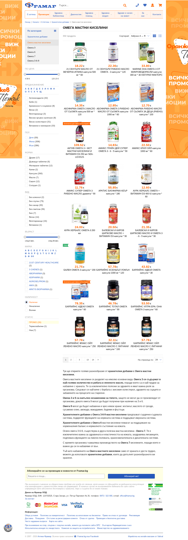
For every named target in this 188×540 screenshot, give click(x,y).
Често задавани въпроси (36, 521)
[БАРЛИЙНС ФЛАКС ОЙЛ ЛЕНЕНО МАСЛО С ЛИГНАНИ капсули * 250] (146, 327)
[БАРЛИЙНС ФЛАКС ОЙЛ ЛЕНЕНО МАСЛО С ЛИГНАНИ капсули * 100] (113, 327)
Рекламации (134, 515)
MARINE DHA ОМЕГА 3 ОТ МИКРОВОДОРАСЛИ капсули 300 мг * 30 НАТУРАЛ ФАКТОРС (146, 72)
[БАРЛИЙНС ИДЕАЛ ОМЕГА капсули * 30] (146, 253)
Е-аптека (31, 14)
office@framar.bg (127, 496)
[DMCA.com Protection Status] (155, 510)
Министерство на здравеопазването (113, 528)
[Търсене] (125, 5)
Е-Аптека (45, 22)
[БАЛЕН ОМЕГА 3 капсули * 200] (79, 253)
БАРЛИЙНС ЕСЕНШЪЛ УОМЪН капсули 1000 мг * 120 (113, 271)
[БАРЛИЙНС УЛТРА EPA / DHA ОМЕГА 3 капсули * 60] (146, 290)
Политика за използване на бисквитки (83, 515)
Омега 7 (31, 56)
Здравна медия (105, 14)
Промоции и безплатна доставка (110, 518)
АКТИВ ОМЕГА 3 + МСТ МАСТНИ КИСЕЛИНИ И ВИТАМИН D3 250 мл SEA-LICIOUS (79, 152)
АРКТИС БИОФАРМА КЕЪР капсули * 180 (113, 192)
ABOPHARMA (35, 273)
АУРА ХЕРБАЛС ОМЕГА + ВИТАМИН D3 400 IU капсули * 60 (146, 193)
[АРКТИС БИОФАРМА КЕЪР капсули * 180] (113, 174)
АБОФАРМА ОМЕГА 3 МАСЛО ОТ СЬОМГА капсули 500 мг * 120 (79, 111)
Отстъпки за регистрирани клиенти (62, 518)
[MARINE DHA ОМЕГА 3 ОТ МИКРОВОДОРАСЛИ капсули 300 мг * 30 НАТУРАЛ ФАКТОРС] (146, 52)
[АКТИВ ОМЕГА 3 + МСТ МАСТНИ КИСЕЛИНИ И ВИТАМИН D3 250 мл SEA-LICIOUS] (79, 132)
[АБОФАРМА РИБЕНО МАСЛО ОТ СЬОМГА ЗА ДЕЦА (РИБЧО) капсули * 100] (146, 92)
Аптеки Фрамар (44, 536)
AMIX (31, 285)
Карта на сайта (55, 521)
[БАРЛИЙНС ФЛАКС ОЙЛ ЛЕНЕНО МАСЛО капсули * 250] (79, 327)
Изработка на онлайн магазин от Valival (145, 536)
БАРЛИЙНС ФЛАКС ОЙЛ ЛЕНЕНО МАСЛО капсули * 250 (79, 344)
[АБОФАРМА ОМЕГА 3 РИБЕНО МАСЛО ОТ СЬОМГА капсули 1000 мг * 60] (113, 92)
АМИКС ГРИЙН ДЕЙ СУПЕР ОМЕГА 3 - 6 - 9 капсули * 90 (113, 149)
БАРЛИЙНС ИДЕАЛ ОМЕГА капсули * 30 (146, 271)
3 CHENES (34, 269)
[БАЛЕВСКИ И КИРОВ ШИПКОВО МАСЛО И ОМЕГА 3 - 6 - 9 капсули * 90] (146, 214)
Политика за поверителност (52, 515)
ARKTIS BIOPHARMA (39, 289)
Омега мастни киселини (39, 42)
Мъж (31, 145)
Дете (31, 137)
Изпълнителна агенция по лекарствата (42, 528)
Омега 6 (31, 52)
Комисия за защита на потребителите (78, 528)
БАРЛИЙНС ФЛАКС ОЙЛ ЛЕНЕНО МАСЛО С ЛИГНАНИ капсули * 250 (146, 346)
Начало (36, 22)
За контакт (29, 499)
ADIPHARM (34, 277)
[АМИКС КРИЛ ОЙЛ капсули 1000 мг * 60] (146, 132)
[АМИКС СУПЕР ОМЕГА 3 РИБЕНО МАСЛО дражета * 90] (79, 174)
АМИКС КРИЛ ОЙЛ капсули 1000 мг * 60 (146, 149)
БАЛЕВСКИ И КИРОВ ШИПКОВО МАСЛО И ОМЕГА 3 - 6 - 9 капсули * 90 (146, 233)
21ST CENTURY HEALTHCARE (44, 262)
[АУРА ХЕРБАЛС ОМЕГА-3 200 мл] (79, 214)
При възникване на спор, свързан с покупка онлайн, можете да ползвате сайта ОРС (62, 525)
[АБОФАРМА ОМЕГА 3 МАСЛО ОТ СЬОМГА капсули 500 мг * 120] (79, 92)
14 (93, 360)
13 (88, 360)
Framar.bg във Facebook (88, 536)
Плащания (40, 518)
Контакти (157, 14)
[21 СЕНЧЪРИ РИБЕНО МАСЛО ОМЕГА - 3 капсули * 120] (113, 52)
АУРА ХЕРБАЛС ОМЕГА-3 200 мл (79, 231)
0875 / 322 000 (106, 496)
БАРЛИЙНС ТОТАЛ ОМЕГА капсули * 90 (113, 308)
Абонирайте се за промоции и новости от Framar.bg (57, 471)
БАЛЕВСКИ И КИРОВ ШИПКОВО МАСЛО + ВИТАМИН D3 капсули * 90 (113, 233)
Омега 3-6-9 (33, 61)
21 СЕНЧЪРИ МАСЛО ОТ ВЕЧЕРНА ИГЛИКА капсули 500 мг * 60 (79, 72)
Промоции (43, 14)
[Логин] (152, 5)
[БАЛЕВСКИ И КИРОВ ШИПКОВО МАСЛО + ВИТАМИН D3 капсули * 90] (113, 214)
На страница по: (146, 359)
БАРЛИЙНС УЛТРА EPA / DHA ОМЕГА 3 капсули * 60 (146, 308)
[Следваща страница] (98, 359)
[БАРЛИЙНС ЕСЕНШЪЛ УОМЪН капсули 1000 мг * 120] (113, 253)
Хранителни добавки (60, 22)
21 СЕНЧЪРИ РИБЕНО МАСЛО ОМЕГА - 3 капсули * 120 (113, 70)
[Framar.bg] (40, 5)
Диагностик (76, 14)
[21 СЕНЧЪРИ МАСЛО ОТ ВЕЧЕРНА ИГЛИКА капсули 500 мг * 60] (79, 52)
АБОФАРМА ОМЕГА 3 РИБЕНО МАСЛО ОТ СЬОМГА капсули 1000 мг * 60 (113, 111)
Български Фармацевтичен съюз (116, 525)
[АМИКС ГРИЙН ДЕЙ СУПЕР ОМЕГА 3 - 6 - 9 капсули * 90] (113, 132)
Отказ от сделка (87, 518)
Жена (32, 141)
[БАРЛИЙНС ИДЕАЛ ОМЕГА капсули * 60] (79, 290)
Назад (27, 22)
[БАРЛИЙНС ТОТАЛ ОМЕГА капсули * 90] (113, 290)
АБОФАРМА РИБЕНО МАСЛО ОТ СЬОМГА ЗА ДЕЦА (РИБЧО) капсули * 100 (146, 111)
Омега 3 (31, 47)
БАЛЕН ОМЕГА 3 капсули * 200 (79, 270)
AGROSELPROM (37, 281)
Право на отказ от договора (115, 515)
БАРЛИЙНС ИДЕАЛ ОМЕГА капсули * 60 (79, 308)
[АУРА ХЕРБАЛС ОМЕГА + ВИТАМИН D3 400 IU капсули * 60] (146, 174)
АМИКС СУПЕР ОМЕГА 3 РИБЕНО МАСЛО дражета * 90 (79, 192)
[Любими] (145, 5)
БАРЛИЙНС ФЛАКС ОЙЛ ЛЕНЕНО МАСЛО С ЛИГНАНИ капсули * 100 (113, 346)
